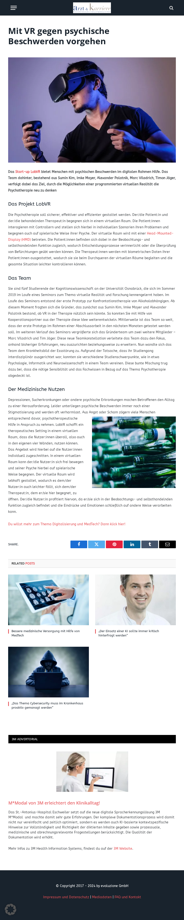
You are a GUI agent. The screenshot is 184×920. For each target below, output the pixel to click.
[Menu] (14, 7)
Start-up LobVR (27, 172)
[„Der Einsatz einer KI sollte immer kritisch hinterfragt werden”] (135, 600)
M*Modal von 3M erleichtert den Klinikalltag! (54, 803)
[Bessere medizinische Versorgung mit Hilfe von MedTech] (48, 600)
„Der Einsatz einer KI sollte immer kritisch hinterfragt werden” (128, 633)
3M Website (123, 849)
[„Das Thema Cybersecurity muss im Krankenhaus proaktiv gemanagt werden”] (48, 672)
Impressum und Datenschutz (66, 897)
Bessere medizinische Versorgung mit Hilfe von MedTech (46, 633)
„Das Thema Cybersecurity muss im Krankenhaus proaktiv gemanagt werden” (47, 705)
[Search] (170, 7)
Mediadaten (102, 897)
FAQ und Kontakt (128, 897)
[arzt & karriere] (92, 8)
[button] (10, 909)
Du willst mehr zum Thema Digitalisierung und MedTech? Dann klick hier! (66, 524)
